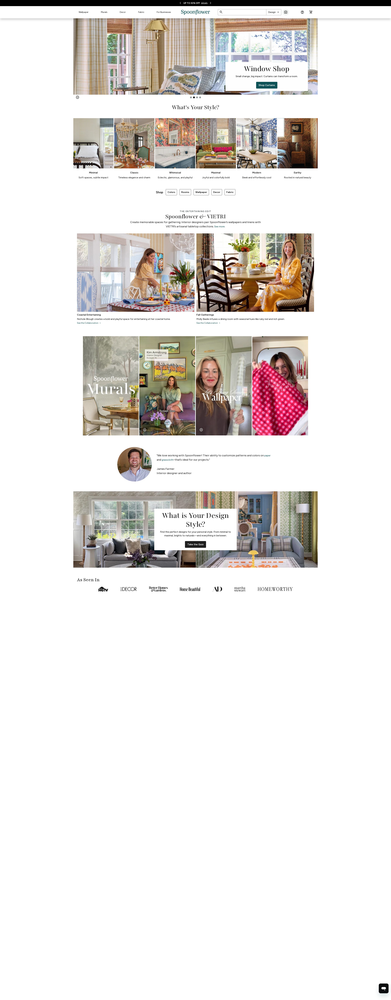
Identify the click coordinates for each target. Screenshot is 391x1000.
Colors (171, 192)
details (204, 3)
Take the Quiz (195, 544)
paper (267, 455)
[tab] (191, 97)
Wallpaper (83, 12)
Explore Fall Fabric (124, 85)
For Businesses (164, 12)
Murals (104, 12)
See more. (219, 226)
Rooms (185, 192)
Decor (123, 12)
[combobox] (273, 12)
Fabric (141, 12)
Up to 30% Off (191, 3)
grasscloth (167, 459)
